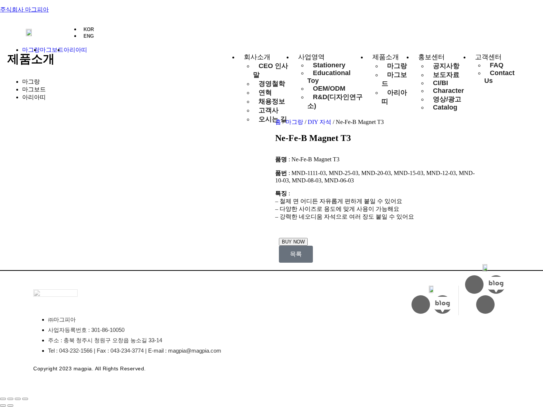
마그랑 (31, 81)
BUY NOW (293, 242)
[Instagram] (420, 304)
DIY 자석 (319, 122)
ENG (88, 36)
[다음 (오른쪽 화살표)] (10, 405)
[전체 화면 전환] (10, 399)
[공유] (18, 399)
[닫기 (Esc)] (25, 399)
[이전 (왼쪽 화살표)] (3, 405)
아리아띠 (34, 97)
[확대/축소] (3, 399)
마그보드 (34, 89)
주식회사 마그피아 (24, 9)
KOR (88, 29)
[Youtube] (474, 284)
